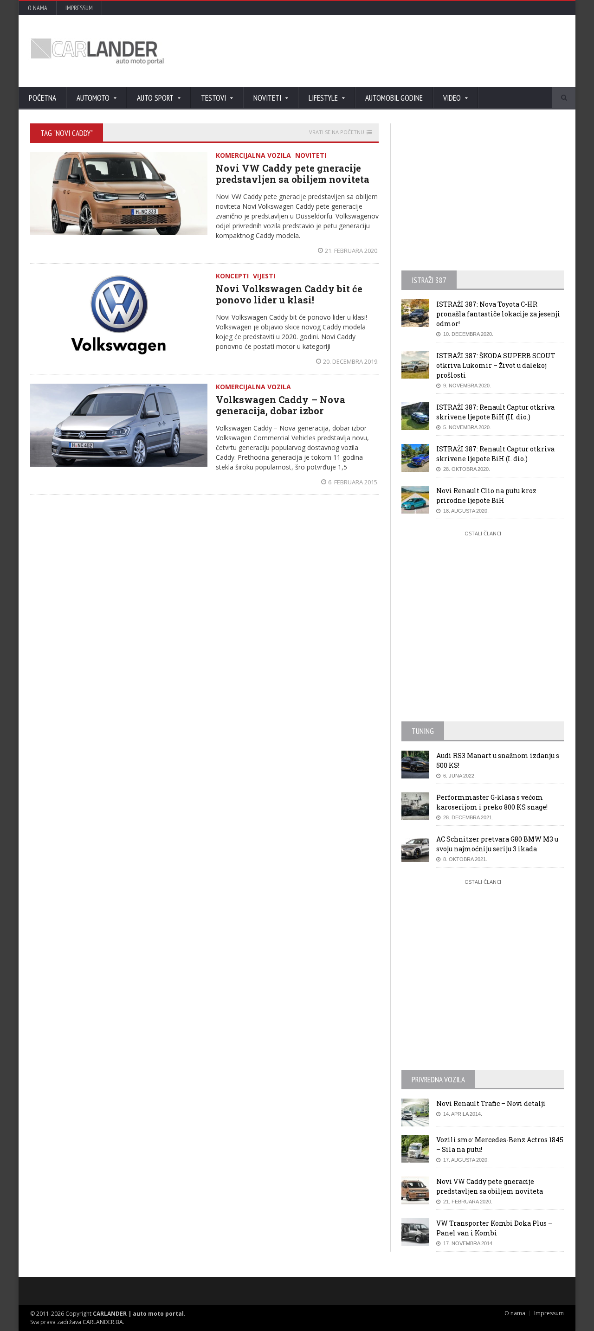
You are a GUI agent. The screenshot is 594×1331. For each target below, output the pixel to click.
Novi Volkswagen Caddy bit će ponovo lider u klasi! (289, 294)
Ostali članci (483, 533)
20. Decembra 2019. (351, 361)
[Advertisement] (397, 51)
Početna (42, 98)
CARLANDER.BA (103, 1322)
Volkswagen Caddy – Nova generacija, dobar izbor (280, 405)
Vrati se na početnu (336, 132)
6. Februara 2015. (353, 482)
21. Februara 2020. (352, 250)
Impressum (79, 8)
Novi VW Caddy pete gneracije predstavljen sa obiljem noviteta (292, 173)
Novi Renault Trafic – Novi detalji (491, 1103)
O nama (37, 8)
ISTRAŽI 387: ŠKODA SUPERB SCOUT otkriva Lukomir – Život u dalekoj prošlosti (495, 365)
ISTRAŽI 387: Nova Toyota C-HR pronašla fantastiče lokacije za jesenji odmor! (498, 314)
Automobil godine (394, 98)
